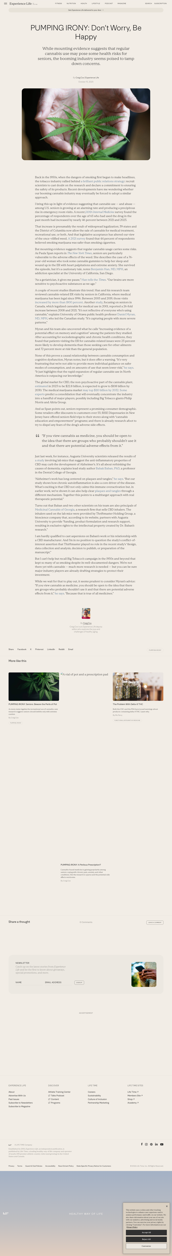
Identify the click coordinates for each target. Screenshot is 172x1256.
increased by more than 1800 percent (59, 302)
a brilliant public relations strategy (103, 181)
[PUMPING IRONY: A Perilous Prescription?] (86, 777)
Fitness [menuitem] (58, 3)
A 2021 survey (76, 238)
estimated (41, 386)
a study (39, 460)
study (99, 302)
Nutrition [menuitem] (71, 3)
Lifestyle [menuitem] (96, 3)
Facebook (22, 649)
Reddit (61, 649)
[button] (5, 3)
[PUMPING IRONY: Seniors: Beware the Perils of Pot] (34, 695)
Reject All (146, 1239)
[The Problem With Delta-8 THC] (138, 694)
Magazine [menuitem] (122, 3)
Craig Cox (80, 77)
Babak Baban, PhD (108, 468)
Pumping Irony (155, 650)
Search (148, 3)
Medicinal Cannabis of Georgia (55, 509)
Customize (146, 1246)
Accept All (146, 1232)
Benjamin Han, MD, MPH (107, 269)
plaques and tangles (108, 491)
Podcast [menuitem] (109, 3)
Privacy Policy (132, 1227)
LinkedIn (51, 649)
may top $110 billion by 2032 (100, 390)
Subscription (160, 3)
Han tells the (94, 279)
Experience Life (92, 77)
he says (128, 367)
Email (70, 649)
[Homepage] (24, 3)
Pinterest (39, 649)
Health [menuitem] (84, 3)
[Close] (167, 1206)
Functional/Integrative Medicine (127, 720)
